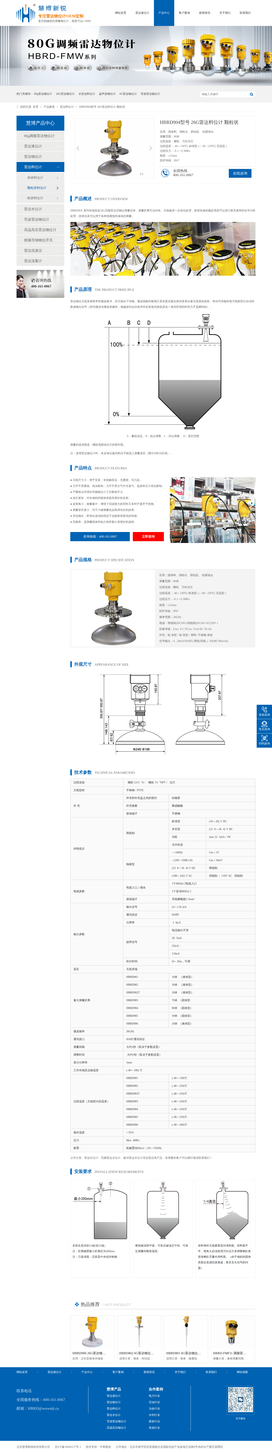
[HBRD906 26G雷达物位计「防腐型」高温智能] (92, 1332)
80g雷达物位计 (43, 93)
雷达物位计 (33, 157)
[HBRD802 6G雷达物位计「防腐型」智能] (139, 1332)
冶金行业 (154, 1408)
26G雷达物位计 (65, 93)
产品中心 (164, 12)
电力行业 (154, 1395)
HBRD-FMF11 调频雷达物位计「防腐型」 (242, 1353)
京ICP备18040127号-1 (68, 1446)
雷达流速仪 (33, 251)
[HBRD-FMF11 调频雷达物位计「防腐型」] (233, 1332)
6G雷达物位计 (128, 93)
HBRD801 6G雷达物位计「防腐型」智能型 (196, 1353)
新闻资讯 (204, 12)
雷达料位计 (67, 106)
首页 (36, 106)
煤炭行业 (154, 1421)
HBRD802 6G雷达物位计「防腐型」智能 (147, 1353)
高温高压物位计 (116, 1427)
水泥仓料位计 (86, 93)
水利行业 (154, 1415)
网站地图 (242, 1372)
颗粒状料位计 (36, 188)
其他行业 (154, 1427)
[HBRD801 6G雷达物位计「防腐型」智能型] (186, 1332)
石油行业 (154, 1402)
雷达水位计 (33, 209)
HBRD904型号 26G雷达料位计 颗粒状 (102, 106)
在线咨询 (240, 173)
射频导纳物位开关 (38, 240)
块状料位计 (35, 177)
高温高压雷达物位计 (40, 230)
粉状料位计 (35, 198)
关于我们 (225, 12)
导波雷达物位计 (150, 93)
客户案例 (184, 12)
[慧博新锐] (26, 21)
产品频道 (50, 106)
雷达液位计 (142, 12)
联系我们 (245, 12)
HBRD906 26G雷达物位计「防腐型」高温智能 (104, 1353)
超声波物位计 (107, 93)
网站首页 (120, 12)
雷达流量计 (33, 261)
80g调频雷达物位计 (39, 136)
